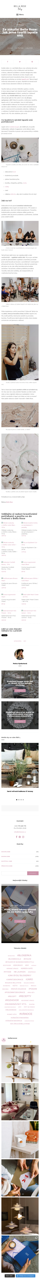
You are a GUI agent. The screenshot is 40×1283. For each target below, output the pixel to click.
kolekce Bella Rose (13, 983)
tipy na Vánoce (30, 1007)
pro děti (31, 992)
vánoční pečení (29, 1020)
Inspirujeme (20, 25)
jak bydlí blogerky (20, 975)
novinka (5, 989)
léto (15, 985)
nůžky (7, 186)
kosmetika (7, 985)
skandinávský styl (16, 1004)
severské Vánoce (28, 1000)
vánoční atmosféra (20, 1018)
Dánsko (34, 965)
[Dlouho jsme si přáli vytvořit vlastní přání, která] (20, 1177)
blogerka (25, 955)
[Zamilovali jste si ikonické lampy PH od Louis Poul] (20, 1216)
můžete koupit (14, 127)
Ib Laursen (20, 972)
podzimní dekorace (15, 992)
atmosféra (18, 641)
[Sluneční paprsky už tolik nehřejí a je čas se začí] (20, 1139)
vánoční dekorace (14, 1021)
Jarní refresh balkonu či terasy (20, 791)
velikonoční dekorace (27, 1010)
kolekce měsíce (29, 982)
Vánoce (26, 1013)
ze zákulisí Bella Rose (20, 1024)
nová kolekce (19, 989)
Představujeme (6, 866)
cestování (7, 965)
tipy (20, 1007)
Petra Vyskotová (20, 663)
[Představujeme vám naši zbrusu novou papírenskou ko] (20, 1254)
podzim (33, 989)
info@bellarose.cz (20, 832)
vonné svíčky (12, 1014)
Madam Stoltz (24, 985)
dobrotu (13, 194)
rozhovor (12, 1000)
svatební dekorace (10, 1007)
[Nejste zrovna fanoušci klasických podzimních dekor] (20, 1063)
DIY (25, 641)
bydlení (27, 959)
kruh (14, 172)
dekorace (18, 965)
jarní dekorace (15, 980)
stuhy (25, 183)
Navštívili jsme (6, 861)
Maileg (34, 985)
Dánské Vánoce (12, 968)
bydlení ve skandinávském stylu (20, 962)
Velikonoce (11, 1010)
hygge (8, 972)
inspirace (32, 972)
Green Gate (27, 968)
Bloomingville (15, 959)
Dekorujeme (5, 851)
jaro (30, 979)
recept (12, 996)
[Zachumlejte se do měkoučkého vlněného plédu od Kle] (20, 1101)
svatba (32, 1004)
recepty (25, 996)
